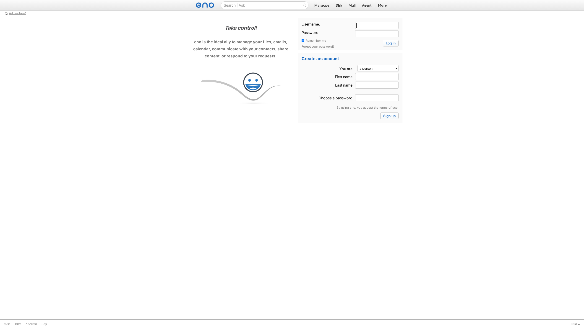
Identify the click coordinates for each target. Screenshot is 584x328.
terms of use (388, 107)
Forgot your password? (318, 46)
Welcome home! (17, 13)
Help (44, 323)
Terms (18, 323)
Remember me (316, 40)
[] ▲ (575, 323)
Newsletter (31, 323)
